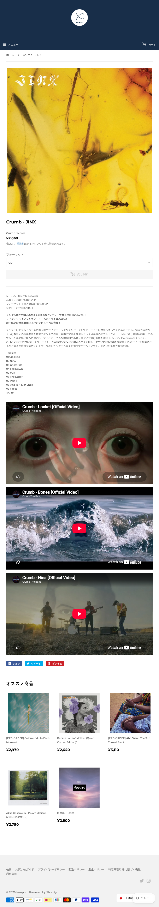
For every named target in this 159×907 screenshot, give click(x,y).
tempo (20, 892)
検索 (9, 869)
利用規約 (11, 873)
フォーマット (15, 254)
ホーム (10, 54)
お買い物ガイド (24, 869)
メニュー (13, 44)
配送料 (20, 243)
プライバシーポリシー (51, 869)
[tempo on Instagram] (149, 881)
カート (152, 44)
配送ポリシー (77, 869)
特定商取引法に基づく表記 (124, 869)
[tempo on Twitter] (142, 881)
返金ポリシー (96, 869)
